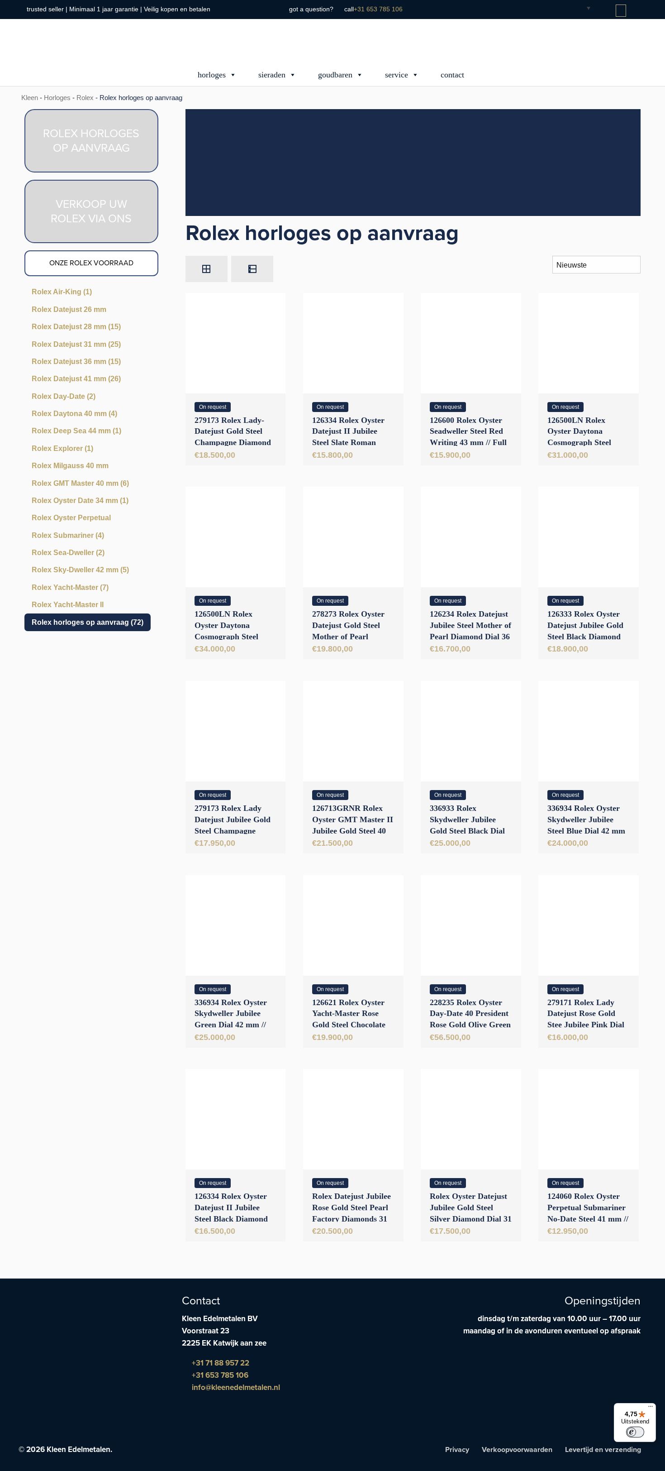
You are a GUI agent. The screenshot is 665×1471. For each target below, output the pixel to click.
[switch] (635, 1432)
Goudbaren (335, 74)
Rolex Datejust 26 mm (69, 309)
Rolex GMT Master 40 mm (80, 483)
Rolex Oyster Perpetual (71, 518)
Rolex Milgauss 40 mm (70, 466)
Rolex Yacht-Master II (68, 605)
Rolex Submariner (68, 535)
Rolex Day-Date (63, 396)
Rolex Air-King (62, 292)
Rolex (85, 97)
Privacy (457, 1449)
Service (396, 74)
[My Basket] (621, 10)
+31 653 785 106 (378, 9)
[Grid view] (206, 269)
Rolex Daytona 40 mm (74, 413)
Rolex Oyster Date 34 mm (80, 500)
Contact (452, 74)
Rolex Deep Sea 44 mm (76, 431)
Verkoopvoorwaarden (517, 1449)
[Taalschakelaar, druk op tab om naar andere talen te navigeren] (581, 7)
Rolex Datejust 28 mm (76, 327)
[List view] (252, 269)
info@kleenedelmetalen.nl (235, 1387)
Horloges (212, 74)
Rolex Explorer (62, 448)
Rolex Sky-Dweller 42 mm (80, 570)
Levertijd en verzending (603, 1449)
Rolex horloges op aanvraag (87, 622)
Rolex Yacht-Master (70, 587)
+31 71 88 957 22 (219, 1363)
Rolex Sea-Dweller (68, 552)
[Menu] (650, 1408)
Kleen (29, 97)
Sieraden (271, 74)
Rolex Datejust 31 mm (76, 344)
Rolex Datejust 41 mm (76, 379)
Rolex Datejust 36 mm (76, 361)
